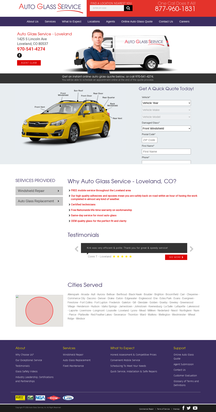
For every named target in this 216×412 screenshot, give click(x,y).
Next (190, 249)
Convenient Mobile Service (125, 360)
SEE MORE (175, 257)
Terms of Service (163, 409)
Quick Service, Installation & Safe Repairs (133, 371)
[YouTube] (195, 408)
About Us (32, 21)
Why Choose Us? (24, 354)
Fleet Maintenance (73, 366)
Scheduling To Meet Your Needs (128, 366)
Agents (110, 21)
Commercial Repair (146, 409)
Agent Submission (184, 364)
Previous (78, 249)
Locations (94, 21)
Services (50, 21)
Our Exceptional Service (28, 360)
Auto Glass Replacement (36, 201)
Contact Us (166, 21)
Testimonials (22, 366)
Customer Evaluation (185, 375)
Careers (184, 21)
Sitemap (176, 409)
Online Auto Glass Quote (137, 21)
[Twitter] (189, 408)
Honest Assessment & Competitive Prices (133, 354)
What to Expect (71, 21)
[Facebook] (19, 55)
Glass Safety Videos (26, 371)
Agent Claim (29, 63)
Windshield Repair (31, 191)
